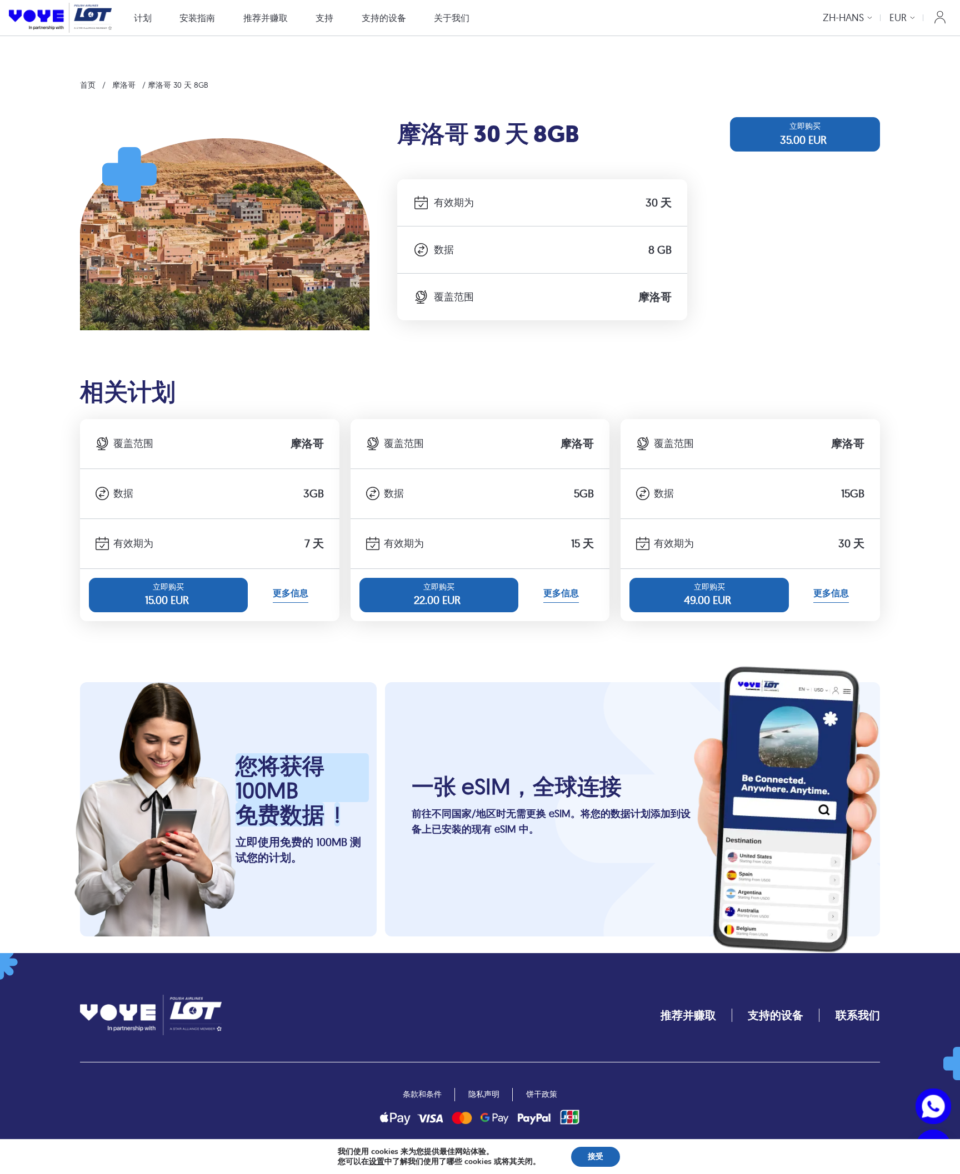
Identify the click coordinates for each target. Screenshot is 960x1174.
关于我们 (451, 17)
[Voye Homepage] (60, 17)
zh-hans (843, 17)
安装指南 (197, 17)
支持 (324, 17)
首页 (88, 84)
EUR (898, 17)
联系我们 (858, 1015)
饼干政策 (541, 1094)
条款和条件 (422, 1094)
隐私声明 (483, 1094)
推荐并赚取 (265, 17)
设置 (376, 1162)
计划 (143, 17)
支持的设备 (384, 17)
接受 (595, 1156)
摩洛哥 (124, 84)
